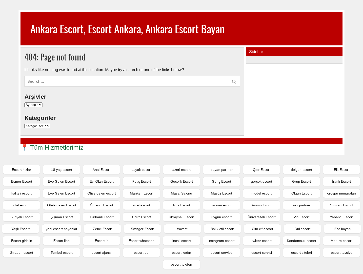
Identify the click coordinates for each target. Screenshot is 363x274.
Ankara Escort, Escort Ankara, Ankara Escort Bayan (127, 28)
